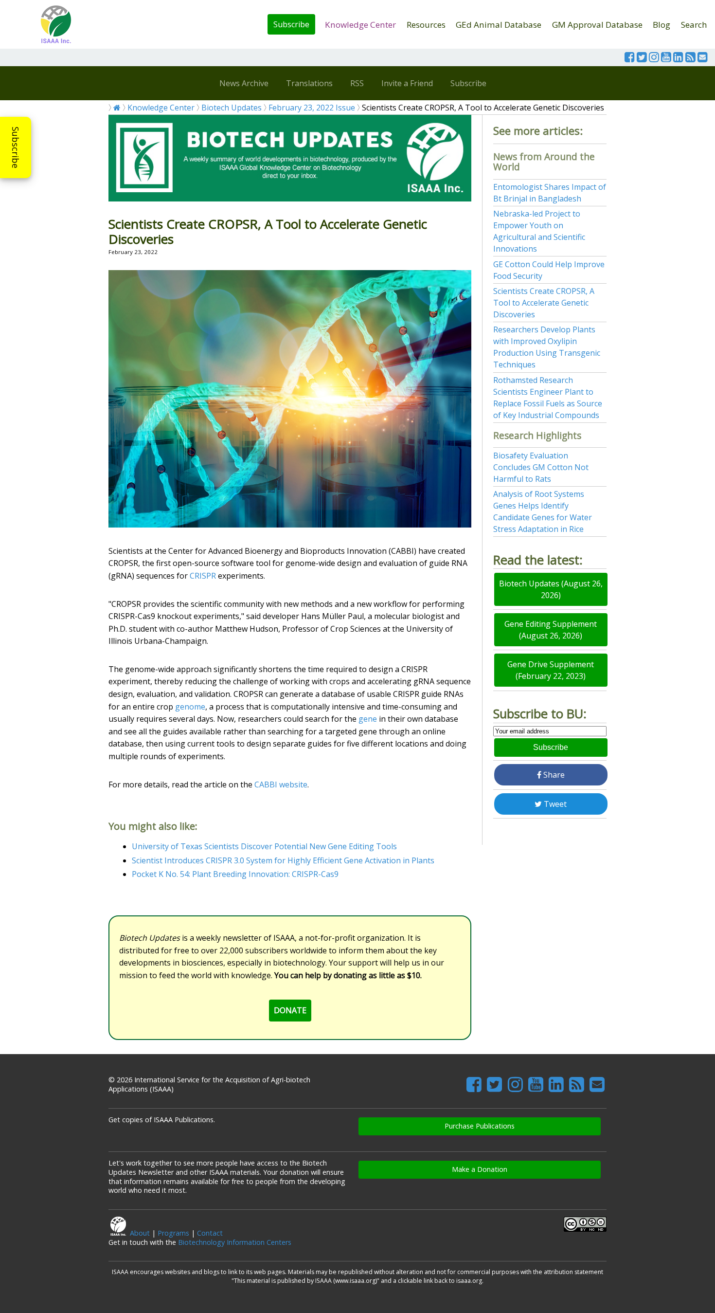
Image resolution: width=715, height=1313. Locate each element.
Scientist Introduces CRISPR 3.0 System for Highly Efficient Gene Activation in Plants (283, 860)
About (140, 1233)
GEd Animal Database (498, 24)
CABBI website (280, 784)
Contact (210, 1233)
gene (367, 718)
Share (553, 774)
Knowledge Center (360, 24)
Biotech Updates (231, 107)
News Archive (243, 83)
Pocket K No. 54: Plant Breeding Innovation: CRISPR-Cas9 (235, 874)
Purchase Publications (480, 1126)
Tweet (554, 804)
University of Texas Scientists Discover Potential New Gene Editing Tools (264, 846)
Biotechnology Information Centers (234, 1242)
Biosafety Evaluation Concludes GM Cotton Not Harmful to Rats (541, 467)
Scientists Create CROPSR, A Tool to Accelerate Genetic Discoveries (543, 303)
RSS (357, 83)
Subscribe (291, 24)
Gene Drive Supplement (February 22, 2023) (550, 670)
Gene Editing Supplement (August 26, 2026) (550, 630)
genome (190, 706)
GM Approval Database (597, 24)
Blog (661, 24)
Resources (426, 24)
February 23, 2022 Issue (311, 107)
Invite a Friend (407, 83)
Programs (173, 1233)
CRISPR (203, 575)
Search (694, 24)
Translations (309, 83)
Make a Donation (479, 1169)
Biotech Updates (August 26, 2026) (551, 589)
